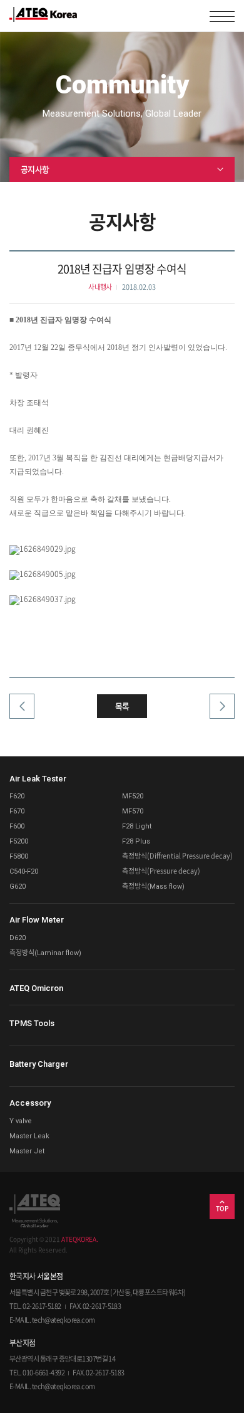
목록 (122, 706)
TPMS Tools (31, 1023)
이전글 (25, 713)
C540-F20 (23, 871)
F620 (16, 796)
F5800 (18, 856)
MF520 (132, 796)
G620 (17, 886)
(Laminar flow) (45, 953)
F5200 (18, 841)
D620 (17, 938)
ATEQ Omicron (36, 988)
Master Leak (29, 1136)
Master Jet (26, 1151)
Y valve (20, 1121)
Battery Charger (38, 1064)
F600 (16, 826)
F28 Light (136, 826)
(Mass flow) (153, 886)
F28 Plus (136, 841)
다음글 (219, 713)
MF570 (132, 811)
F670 (16, 811)
